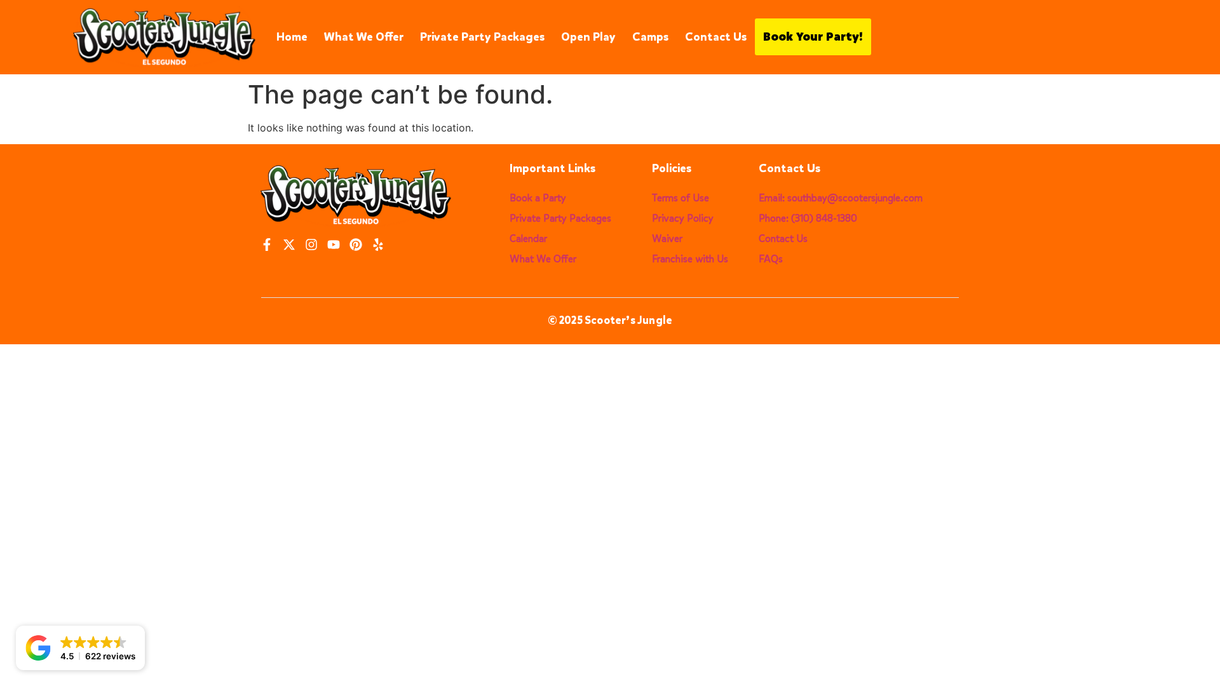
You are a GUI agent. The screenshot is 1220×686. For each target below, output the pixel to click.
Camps (650, 36)
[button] (80, 648)
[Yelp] (378, 244)
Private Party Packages (482, 36)
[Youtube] (333, 244)
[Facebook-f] (267, 244)
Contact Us (716, 36)
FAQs (771, 259)
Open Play (588, 36)
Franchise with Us (690, 259)
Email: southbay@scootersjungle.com (841, 198)
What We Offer (363, 36)
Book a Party (538, 198)
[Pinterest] (355, 244)
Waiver (667, 238)
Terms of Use (680, 198)
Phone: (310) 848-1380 (808, 218)
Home (292, 36)
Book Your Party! (813, 37)
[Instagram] (311, 244)
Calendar (528, 238)
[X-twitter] (289, 244)
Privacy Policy (683, 218)
